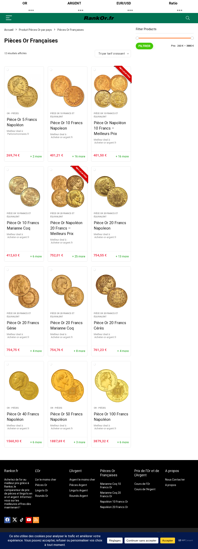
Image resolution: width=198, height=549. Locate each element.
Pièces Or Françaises (108, 473)
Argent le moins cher (82, 479)
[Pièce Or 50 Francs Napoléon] (67, 385)
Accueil (8, 29)
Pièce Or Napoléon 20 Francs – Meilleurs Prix (66, 228)
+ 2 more (36, 156)
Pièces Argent (78, 485)
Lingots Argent (78, 490)
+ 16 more (78, 156)
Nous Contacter (175, 479)
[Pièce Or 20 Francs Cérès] (111, 291)
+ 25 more (78, 256)
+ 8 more (79, 351)
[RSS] (36, 520)
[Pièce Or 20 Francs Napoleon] (111, 191)
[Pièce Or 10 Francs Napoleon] (67, 91)
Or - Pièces (13, 113)
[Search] (187, 18)
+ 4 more (36, 351)
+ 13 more (122, 256)
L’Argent (75, 471)
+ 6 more (36, 256)
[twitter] (14, 520)
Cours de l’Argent (144, 489)
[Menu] (9, 18)
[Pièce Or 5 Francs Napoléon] (24, 91)
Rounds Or (41, 495)
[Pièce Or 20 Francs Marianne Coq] (67, 291)
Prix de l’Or (142, 471)
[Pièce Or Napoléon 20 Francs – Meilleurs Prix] (67, 191)
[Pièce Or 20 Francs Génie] (24, 291)
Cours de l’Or (142, 483)
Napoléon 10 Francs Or (114, 501)
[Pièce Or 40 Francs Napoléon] (24, 385)
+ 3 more (79, 442)
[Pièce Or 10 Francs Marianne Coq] (24, 191)
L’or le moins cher (45, 479)
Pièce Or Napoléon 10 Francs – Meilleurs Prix (110, 128)
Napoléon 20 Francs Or (114, 507)
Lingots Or (41, 490)
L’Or (37, 471)
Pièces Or (41, 485)
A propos (172, 471)
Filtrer (144, 46)
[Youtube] (29, 520)
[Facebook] (7, 520)
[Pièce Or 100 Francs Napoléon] (111, 385)
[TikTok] (22, 520)
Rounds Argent (78, 495)
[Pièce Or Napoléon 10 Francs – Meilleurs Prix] (111, 91)
